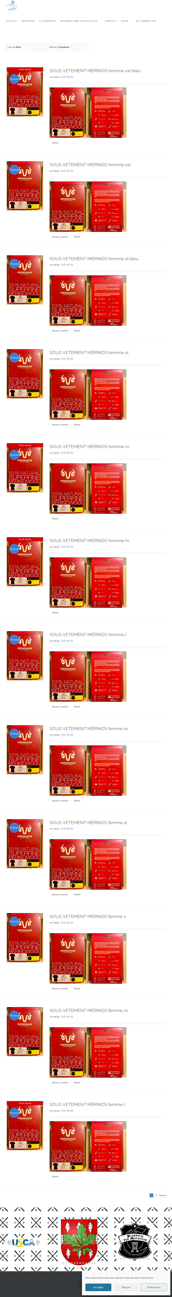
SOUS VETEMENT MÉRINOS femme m (89, 1010)
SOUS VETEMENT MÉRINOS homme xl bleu (94, 258)
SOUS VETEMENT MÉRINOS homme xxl (90, 164)
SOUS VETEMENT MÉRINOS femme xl (88, 822)
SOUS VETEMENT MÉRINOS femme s (88, 916)
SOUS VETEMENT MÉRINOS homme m (89, 446)
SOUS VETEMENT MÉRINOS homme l (88, 634)
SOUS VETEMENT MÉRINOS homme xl (89, 352)
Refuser (126, 1287)
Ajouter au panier (60, 236)
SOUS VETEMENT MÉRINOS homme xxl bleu (95, 70)
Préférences (154, 1287)
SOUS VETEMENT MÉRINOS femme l (87, 1104)
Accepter (98, 1287)
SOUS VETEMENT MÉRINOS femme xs (89, 728)
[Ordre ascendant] (43, 47)
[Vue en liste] (89, 47)
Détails (55, 142)
